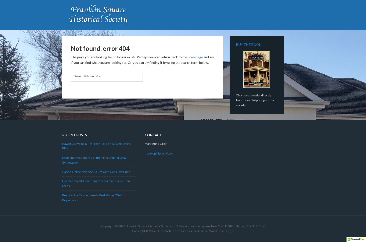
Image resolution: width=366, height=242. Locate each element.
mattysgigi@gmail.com (159, 153)
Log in (230, 231)
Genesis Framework (194, 231)
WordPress (216, 231)
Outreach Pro (167, 231)
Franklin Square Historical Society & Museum (98, 14)
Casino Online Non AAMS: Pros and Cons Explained (96, 172)
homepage (195, 57)
